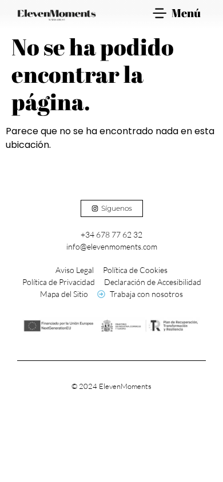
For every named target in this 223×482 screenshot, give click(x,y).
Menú (186, 13)
